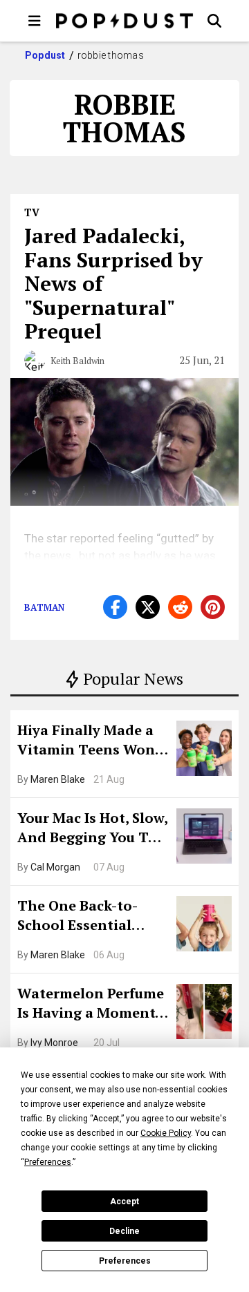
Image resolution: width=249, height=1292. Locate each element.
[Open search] (214, 20)
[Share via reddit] (180, 607)
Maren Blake (57, 779)
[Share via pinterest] (213, 607)
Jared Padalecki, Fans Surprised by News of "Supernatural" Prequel (113, 283)
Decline (124, 1231)
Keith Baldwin (77, 360)
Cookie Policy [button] (165, 1133)
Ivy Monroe (54, 1042)
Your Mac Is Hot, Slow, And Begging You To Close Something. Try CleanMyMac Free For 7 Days (92, 829)
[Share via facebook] (115, 607)
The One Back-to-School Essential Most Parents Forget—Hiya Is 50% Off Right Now (88, 917)
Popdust (45, 55)
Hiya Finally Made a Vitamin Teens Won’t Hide (91, 741)
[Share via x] (148, 607)
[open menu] (34, 20)
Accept (124, 1201)
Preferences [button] (47, 1162)
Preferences (125, 1261)
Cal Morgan (55, 867)
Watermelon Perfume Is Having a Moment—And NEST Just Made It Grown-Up (92, 1004)
